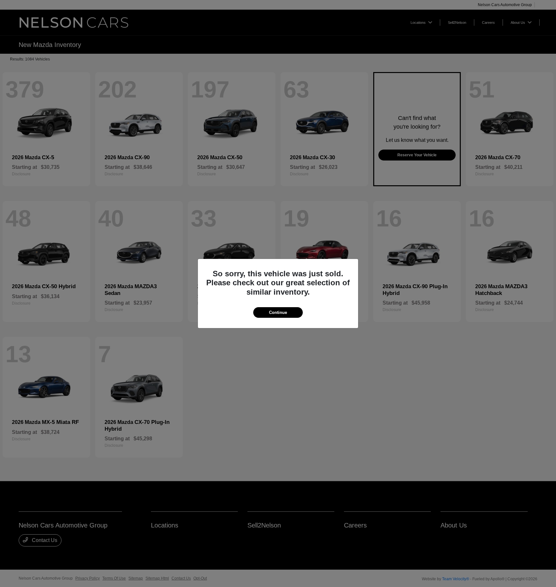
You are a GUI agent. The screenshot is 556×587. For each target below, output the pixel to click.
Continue (278, 312)
